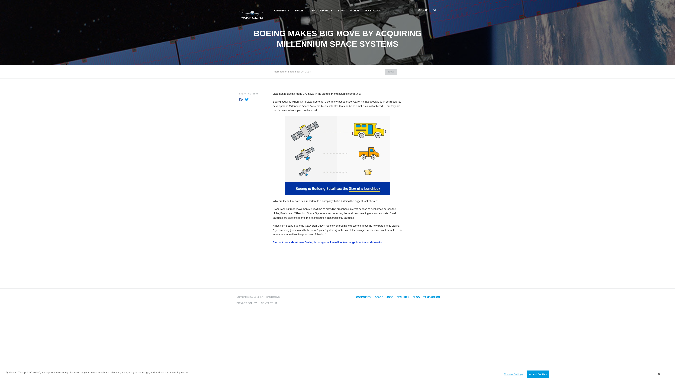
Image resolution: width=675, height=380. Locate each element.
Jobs (311, 10)
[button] (659, 374)
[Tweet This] (247, 100)
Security (326, 10)
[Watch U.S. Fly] (252, 13)
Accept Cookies (538, 374)
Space (299, 10)
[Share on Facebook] (241, 100)
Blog (341, 10)
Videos (354, 10)
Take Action (373, 10)
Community (282, 10)
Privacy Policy (246, 303)
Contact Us (269, 303)
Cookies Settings (513, 374)
